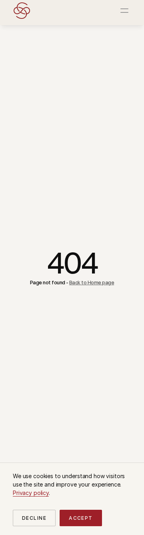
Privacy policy (31, 492)
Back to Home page (91, 282)
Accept (81, 518)
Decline (34, 518)
